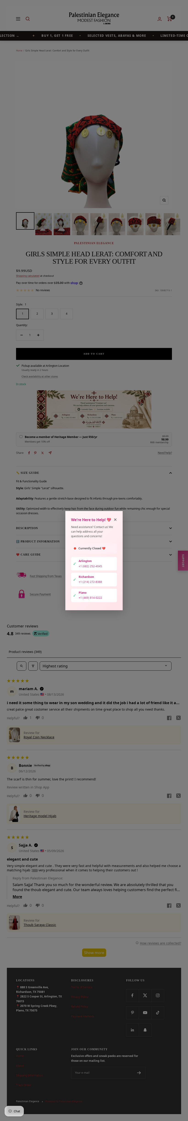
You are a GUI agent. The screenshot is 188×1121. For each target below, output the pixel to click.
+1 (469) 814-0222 (90, 598)
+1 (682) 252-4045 (90, 566)
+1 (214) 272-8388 (90, 582)
